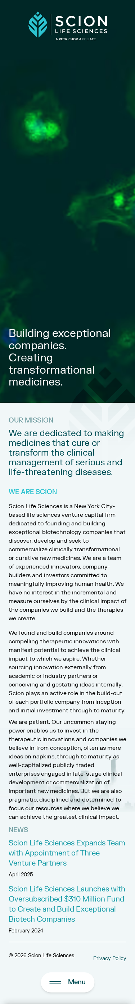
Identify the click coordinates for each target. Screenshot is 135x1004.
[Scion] (67, 26)
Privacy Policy (109, 958)
